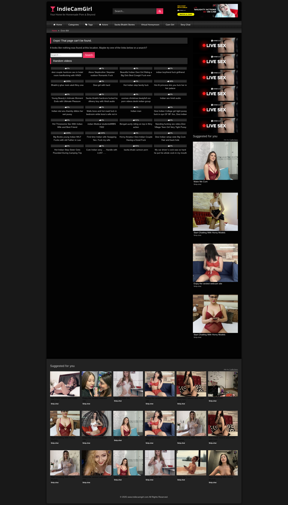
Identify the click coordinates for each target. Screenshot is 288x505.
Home (59, 24)
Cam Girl (170, 24)
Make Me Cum (201, 181)
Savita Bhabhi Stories (124, 24)
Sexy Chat (185, 24)
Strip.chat (197, 184)
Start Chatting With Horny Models (209, 232)
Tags (90, 24)
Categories (73, 24)
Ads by (231, 140)
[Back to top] (278, 496)
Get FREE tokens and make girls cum (64, 399)
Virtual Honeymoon (150, 24)
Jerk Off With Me (122, 398)
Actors (105, 24)
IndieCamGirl (74, 8)
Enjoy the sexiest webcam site (208, 283)
